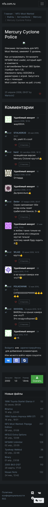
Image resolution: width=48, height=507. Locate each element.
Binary (8, 457)
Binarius (9, 409)
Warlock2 (9, 95)
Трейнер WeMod (13, 449)
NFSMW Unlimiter (14, 442)
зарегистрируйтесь (30, 347)
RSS (4, 498)
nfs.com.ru (8, 3)
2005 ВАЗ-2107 (13, 464)
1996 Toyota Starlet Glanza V (20, 401)
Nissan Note (11, 472)
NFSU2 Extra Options (15, 434)
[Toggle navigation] (42, 3)
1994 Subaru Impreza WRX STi (20, 416)
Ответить (24, 145)
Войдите (9, 347)
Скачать (37, 380)
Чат (40, 500)
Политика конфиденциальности (13, 494)
